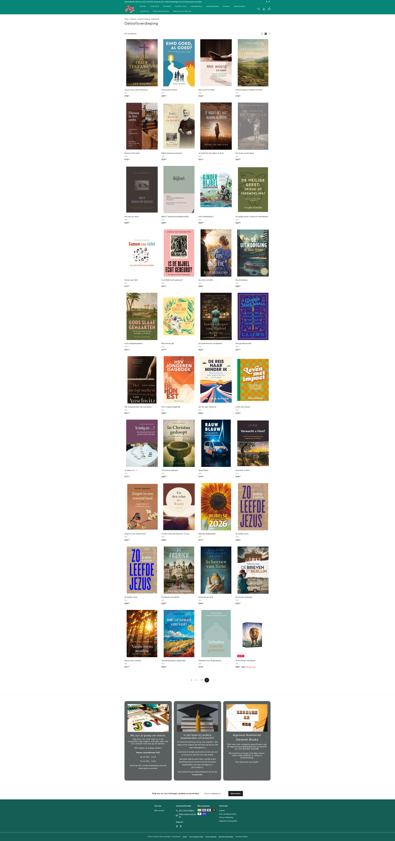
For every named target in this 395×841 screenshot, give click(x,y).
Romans (226, 6)
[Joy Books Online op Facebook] (177, 826)
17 (202, 680)
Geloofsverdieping (144, 19)
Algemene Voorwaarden (228, 821)
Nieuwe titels (180, 6)
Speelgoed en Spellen (182, 11)
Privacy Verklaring (226, 817)
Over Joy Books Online (227, 814)
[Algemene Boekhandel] (246, 718)
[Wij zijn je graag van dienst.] (148, 718)
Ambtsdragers (212, 6)
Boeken (143, 6)
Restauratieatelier (161, 11)
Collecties (133, 19)
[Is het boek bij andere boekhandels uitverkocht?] (197, 718)
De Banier (167, 6)
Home (126, 19)
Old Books (144, 11)
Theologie (154, 6)
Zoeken (222, 811)
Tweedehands (239, 6)
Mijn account (159, 811)
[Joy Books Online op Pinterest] (181, 826)
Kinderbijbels (196, 6)
